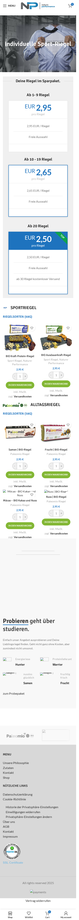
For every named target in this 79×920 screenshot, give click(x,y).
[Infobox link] (19, 662)
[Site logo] (38, 5)
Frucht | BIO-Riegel (56, 449)
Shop (6, 777)
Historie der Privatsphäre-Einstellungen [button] (32, 807)
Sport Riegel (14, 360)
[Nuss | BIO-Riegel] (56, 492)
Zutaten (8, 768)
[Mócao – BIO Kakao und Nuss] (20, 493)
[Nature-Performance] (55, 735)
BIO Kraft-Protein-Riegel (20, 356)
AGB (6, 826)
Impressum (10, 836)
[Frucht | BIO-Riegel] (56, 433)
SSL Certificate (13, 862)
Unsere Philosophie (16, 763)
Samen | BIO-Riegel (20, 449)
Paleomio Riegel (20, 505)
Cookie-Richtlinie (14, 799)
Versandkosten (23, 396)
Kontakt (8, 772)
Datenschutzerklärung (17, 794)
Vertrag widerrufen (38, 900)
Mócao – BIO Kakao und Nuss (20, 500)
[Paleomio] (20, 735)
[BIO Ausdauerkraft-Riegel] (56, 337)
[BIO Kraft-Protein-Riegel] (20, 338)
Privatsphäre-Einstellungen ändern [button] (29, 816)
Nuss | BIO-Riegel (56, 497)
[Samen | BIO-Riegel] (20, 433)
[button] (20, 385)
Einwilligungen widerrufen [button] (23, 812)
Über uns (9, 821)
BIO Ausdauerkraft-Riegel (56, 355)
